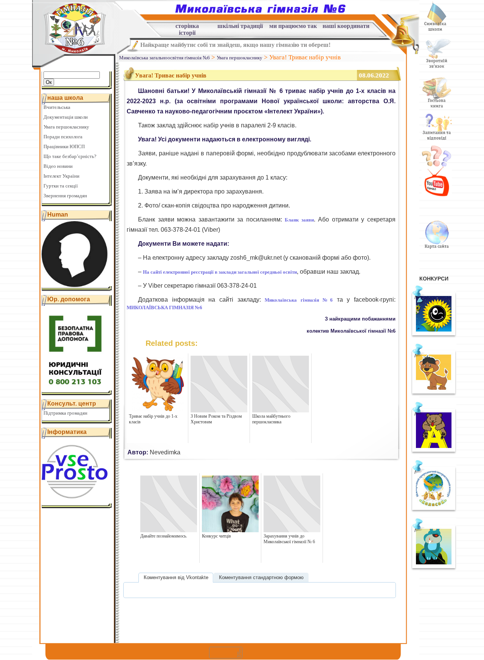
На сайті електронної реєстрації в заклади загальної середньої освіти (220, 272)
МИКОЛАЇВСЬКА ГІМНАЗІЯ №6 (164, 307)
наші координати (346, 26)
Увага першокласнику (66, 127)
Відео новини (58, 166)
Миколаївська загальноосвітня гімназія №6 (164, 57)
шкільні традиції (240, 26)
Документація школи (65, 117)
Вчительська (56, 107)
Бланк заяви (299, 220)
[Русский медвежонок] (433, 452)
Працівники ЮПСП (64, 146)
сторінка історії (187, 27)
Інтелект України (61, 176)
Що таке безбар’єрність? (69, 156)
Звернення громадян (65, 195)
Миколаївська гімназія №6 (299, 300)
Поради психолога (62, 136)
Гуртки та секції (60, 186)
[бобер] (433, 569)
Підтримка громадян (65, 413)
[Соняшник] (433, 336)
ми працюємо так (293, 26)
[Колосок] (433, 511)
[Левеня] (433, 394)
